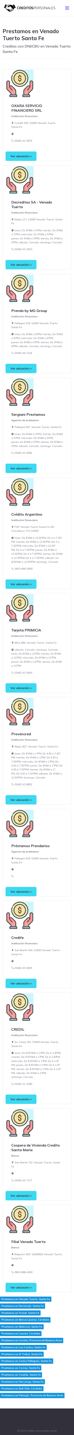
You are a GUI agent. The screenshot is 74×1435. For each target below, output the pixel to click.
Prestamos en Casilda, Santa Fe (21, 1374)
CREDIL (17, 1029)
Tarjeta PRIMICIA (26, 630)
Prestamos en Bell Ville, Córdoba (21, 1388)
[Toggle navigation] (67, 8)
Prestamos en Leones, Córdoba (20, 1333)
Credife (17, 937)
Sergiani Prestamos (28, 414)
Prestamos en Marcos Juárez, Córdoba (25, 1319)
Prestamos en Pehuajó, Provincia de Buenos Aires (32, 1395)
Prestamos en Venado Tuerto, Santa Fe (25, 1299)
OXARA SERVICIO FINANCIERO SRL (26, 108)
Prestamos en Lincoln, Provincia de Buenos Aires (31, 1340)
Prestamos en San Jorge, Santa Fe (22, 1381)
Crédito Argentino (26, 514)
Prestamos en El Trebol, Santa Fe (21, 1354)
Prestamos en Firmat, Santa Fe (20, 1313)
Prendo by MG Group (29, 310)
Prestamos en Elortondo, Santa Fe (22, 1306)
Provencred (21, 734)
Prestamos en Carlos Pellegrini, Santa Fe (26, 1361)
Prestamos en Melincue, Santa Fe (21, 1326)
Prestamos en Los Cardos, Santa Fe (23, 1347)
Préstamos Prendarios (30, 846)
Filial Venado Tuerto (28, 1241)
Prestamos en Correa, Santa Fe (20, 1368)
